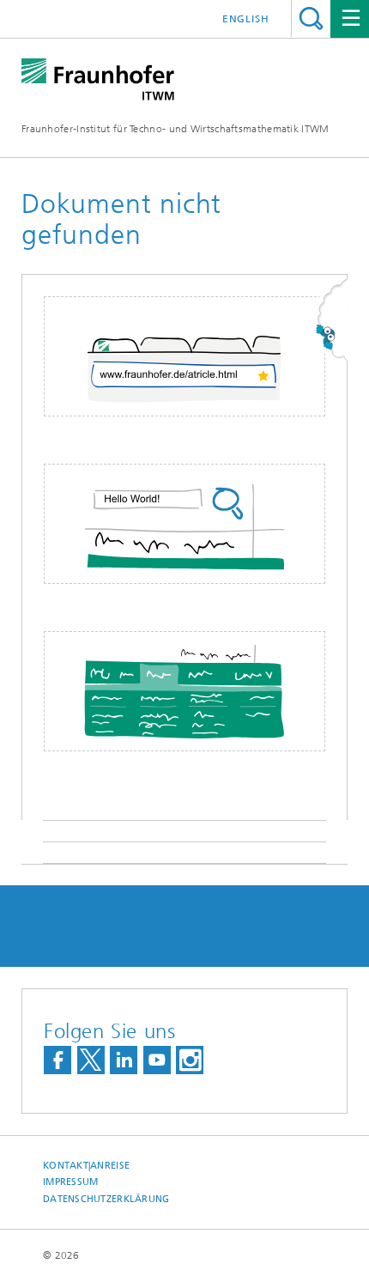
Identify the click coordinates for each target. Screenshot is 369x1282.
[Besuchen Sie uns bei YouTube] (157, 1060)
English (245, 19)
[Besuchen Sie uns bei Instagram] (189, 1060)
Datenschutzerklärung (106, 1199)
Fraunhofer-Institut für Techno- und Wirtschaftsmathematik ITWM (175, 129)
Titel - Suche (311, 18)
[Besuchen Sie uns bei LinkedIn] (123, 1060)
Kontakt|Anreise (86, 1165)
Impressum (70, 1182)
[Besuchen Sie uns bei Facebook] (57, 1060)
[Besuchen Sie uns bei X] (91, 1060)
